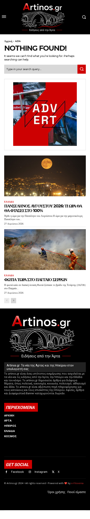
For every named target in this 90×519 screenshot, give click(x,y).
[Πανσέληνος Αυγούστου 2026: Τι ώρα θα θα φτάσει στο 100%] (45, 175)
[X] (53, 472)
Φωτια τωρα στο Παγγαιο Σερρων (35, 279)
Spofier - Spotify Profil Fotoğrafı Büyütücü (32, 512)
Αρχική (8, 41)
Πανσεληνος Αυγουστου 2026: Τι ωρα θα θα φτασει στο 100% (43, 208)
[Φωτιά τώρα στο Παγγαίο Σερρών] (45, 249)
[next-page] (13, 300)
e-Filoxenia (77, 483)
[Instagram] (30, 472)
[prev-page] (6, 300)
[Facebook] (6, 472)
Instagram (41, 471)
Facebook (17, 471)
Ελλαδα (9, 201)
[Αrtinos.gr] (45, 17)
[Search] (81, 69)
